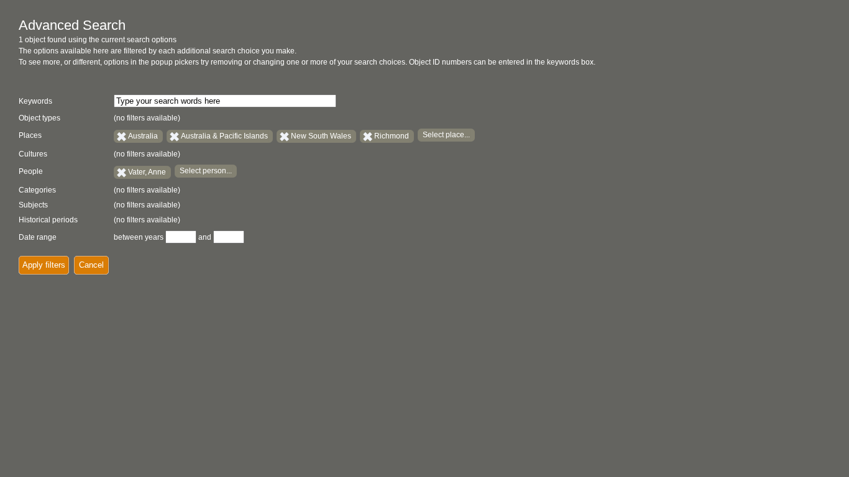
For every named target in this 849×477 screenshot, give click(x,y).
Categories (37, 190)
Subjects (33, 205)
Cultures (33, 154)
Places (30, 135)
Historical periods (48, 220)
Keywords (35, 101)
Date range (38, 237)
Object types (39, 118)
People (31, 171)
